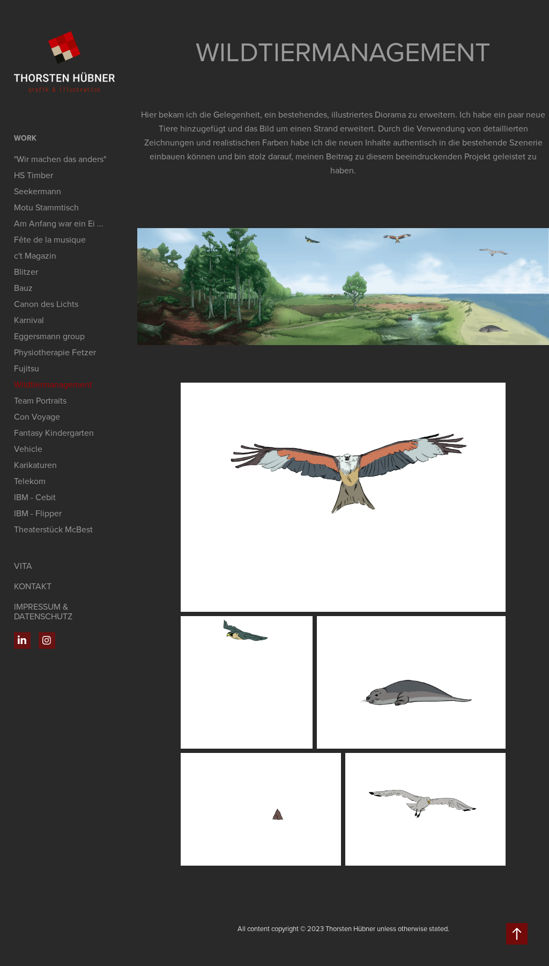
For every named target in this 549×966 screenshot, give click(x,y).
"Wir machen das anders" (60, 159)
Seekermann (37, 191)
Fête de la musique (50, 239)
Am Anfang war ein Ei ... (58, 223)
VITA (23, 566)
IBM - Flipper (38, 513)
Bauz (23, 288)
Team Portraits (40, 400)
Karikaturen (35, 465)
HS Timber (33, 175)
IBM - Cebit (35, 497)
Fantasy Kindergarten (54, 432)
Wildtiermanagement (53, 384)
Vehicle (28, 449)
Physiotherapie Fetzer (55, 352)
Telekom (30, 481)
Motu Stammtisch (46, 207)
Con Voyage (37, 416)
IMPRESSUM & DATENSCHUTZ (43, 611)
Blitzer (26, 271)
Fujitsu (26, 368)
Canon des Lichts (46, 304)
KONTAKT (32, 586)
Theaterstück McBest (53, 529)
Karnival (29, 320)
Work (25, 138)
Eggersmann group (49, 336)
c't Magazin (35, 255)
